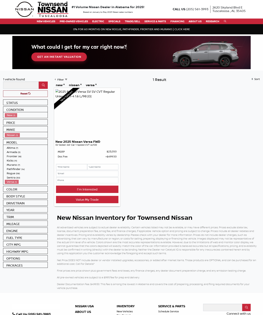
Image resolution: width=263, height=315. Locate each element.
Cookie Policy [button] (118, 299)
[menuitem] (26, 115)
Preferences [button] (46, 303)
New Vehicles (125, 311)
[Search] (43, 85)
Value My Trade (87, 199)
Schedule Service (168, 311)
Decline (210, 301)
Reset (24, 93)
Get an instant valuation (59, 57)
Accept (242, 301)
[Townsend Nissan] (41, 9)
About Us (83, 312)
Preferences (178, 301)
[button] (46, 21)
